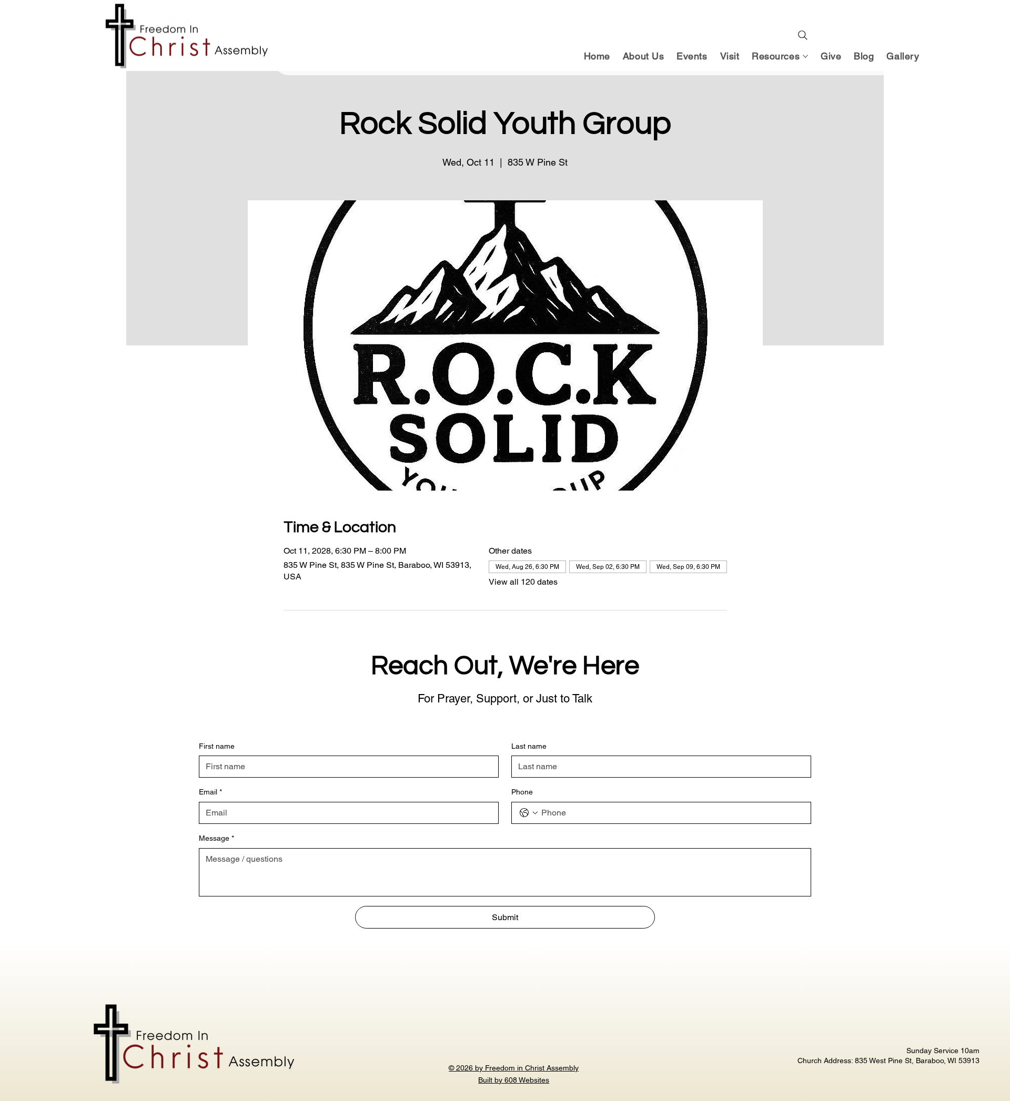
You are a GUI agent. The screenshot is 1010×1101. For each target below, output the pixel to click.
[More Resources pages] (805, 56)
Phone (522, 792)
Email (210, 792)
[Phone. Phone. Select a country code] (528, 813)
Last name (529, 746)
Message (216, 838)
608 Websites (526, 1080)
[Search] (803, 35)
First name (217, 746)
